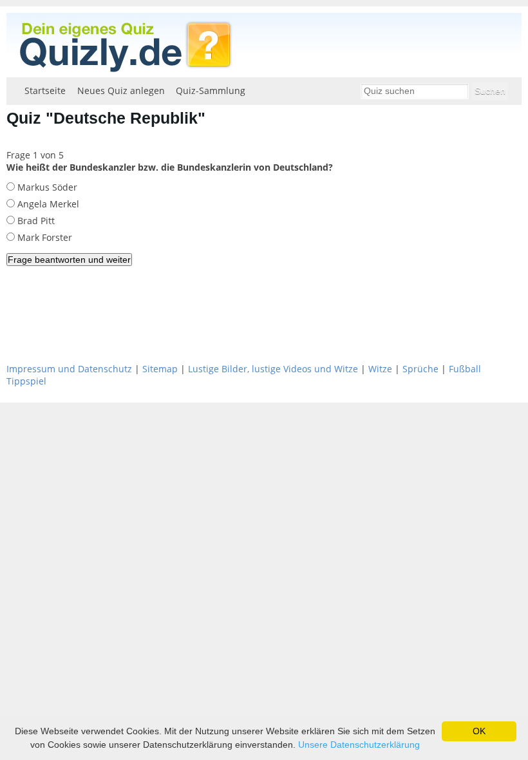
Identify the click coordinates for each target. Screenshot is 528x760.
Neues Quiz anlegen (121, 90)
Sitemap (160, 369)
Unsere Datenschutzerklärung (359, 744)
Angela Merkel (47, 204)
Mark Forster (43, 237)
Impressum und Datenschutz (69, 369)
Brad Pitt (35, 220)
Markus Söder (46, 187)
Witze (380, 369)
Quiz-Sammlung (210, 90)
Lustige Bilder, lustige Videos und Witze (273, 369)
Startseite (45, 90)
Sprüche (420, 369)
